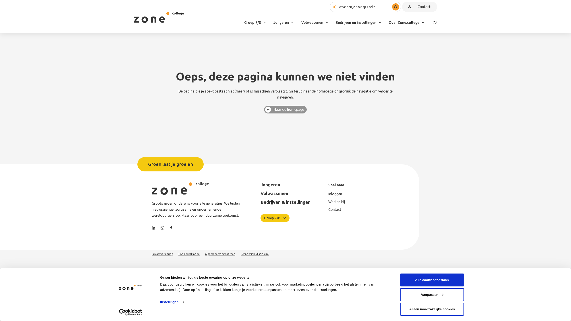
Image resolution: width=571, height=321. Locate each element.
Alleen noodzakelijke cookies (432, 309)
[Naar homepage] (159, 17)
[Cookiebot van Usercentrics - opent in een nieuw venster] (130, 312)
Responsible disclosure (255, 254)
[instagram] (162, 228)
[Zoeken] (395, 6)
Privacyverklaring (162, 254)
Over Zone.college (404, 23)
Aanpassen (429, 294)
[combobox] (365, 7)
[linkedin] (153, 228)
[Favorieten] (434, 22)
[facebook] (171, 228)
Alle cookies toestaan (432, 280)
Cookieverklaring (189, 254)
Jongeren (281, 23)
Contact (424, 7)
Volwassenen (312, 23)
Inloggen (335, 194)
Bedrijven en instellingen (356, 23)
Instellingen (169, 302)
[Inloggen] (409, 6)
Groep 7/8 (252, 23)
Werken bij (336, 202)
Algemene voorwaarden (220, 254)
